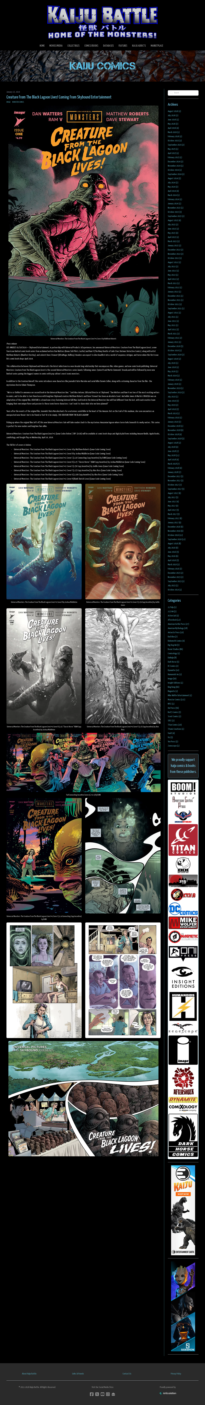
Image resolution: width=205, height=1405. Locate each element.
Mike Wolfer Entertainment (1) (180, 695)
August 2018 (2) (174, 443)
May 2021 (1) (173, 325)
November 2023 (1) (175, 208)
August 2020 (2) (174, 359)
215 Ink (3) (172, 611)
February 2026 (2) (175, 136)
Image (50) (172, 679)
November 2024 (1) (175, 166)
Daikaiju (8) (172, 658)
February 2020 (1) (175, 380)
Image (8, 102)
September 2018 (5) (176, 439)
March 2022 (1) (174, 283)
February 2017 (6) (175, 518)
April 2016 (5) (173, 560)
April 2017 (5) (173, 510)
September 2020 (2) (176, 355)
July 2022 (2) (173, 266)
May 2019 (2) (173, 405)
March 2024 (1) (174, 195)
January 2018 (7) (174, 472)
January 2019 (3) (174, 422)
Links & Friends (78, 1374)
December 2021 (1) (175, 296)
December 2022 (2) (175, 250)
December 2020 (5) (175, 346)
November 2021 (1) (175, 300)
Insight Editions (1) (175, 683)
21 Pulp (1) (172, 607)
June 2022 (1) (173, 271)
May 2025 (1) (173, 149)
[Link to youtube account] (102, 1394)
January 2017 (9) (174, 522)
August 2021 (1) (174, 313)
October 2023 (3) (175, 212)
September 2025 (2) (176, 145)
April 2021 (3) (173, 329)
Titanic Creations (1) (176, 729)
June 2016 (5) (173, 552)
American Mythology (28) (178, 628)
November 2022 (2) (175, 254)
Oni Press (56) (173, 708)
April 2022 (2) (173, 279)
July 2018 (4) (173, 447)
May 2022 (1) (173, 275)
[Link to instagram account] (108, 1394)
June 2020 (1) (173, 367)
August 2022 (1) (174, 262)
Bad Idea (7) (173, 637)
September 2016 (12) (176, 539)
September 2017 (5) (176, 489)
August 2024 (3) (174, 178)
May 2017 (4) (173, 506)
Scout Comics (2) (174, 716)
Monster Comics (18, 102)
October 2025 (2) (175, 141)
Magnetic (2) (173, 691)
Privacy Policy (176, 1374)
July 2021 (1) (173, 317)
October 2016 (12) (175, 535)
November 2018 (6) (175, 430)
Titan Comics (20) (175, 725)
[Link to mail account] (113, 1394)
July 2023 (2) (173, 224)
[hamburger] (12, 4)
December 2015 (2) (175, 573)
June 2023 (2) (173, 229)
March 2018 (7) (174, 464)
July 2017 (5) (173, 497)
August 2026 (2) (174, 111)
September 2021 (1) (176, 308)
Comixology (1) (174, 653)
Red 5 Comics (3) (174, 712)
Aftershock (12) (174, 620)
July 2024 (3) (173, 183)
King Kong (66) (173, 687)
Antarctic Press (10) (176, 632)
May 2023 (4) (173, 233)
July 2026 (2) (173, 115)
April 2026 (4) (173, 128)
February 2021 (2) (175, 338)
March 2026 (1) (174, 132)
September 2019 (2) (176, 392)
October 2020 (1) (175, 350)
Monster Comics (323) (176, 700)
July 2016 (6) (173, 548)
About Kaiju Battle (29, 1374)
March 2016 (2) (174, 564)
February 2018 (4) (175, 468)
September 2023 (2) (176, 216)
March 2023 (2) (174, 241)
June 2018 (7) (173, 451)
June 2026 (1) (173, 120)
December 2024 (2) (175, 162)
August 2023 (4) (174, 220)
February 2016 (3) (175, 569)
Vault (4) (171, 733)
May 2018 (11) (173, 455)
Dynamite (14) (173, 670)
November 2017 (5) (175, 481)
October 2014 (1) (175, 590)
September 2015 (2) (176, 581)
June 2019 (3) (173, 401)
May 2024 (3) (173, 187)
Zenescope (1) (173, 746)
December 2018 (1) (175, 426)
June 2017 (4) (173, 502)
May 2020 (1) (173, 371)
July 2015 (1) (173, 585)
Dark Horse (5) (173, 662)
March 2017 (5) (174, 514)
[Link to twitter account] (97, 1394)
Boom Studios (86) (175, 649)
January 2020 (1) (174, 384)
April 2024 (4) (173, 191)
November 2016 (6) (175, 531)
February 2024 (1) (175, 199)
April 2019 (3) (173, 409)
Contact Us (127, 1374)
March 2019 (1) (174, 413)
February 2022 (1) (175, 287)
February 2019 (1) (175, 418)
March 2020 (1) (174, 376)
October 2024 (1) (175, 170)
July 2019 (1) (173, 397)
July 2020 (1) (173, 363)
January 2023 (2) (174, 245)
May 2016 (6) (173, 556)
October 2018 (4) (175, 434)
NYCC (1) (171, 704)
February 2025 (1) (175, 157)
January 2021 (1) (174, 342)
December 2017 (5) (175, 476)
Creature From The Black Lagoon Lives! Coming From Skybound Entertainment (59, 97)
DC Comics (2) (173, 666)
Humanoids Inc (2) (175, 674)
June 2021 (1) (173, 321)
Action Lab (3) (173, 616)
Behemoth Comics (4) (176, 641)
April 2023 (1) (173, 237)
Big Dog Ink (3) (173, 645)
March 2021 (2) (174, 334)
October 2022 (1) (175, 258)
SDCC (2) (171, 721)
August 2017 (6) (174, 493)
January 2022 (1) (174, 292)
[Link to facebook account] (91, 1394)
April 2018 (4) (173, 460)
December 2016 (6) (175, 527)
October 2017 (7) (175, 485)
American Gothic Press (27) (178, 624)
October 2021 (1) (175, 304)
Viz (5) (170, 737)
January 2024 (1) (174, 204)
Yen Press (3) (173, 741)
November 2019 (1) (175, 388)
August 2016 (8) (174, 543)
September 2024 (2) (176, 174)
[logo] (102, 21)
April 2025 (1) (173, 153)
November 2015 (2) (175, 577)
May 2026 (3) (173, 124)
